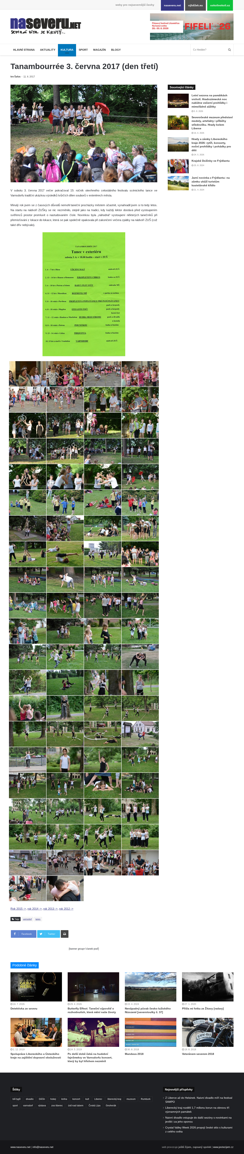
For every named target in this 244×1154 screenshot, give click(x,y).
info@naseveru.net (43, 1147)
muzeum (131, 1099)
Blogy (116, 49)
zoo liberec (57, 1105)
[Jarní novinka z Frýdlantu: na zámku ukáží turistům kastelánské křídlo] (178, 183)
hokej (53, 1099)
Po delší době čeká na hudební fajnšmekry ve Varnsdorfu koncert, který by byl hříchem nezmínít (90, 1057)
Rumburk (145, 1099)
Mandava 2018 (134, 1053)
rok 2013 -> (50, 908)
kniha (64, 1099)
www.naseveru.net (20, 1147)
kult (87, 1099)
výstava (42, 1105)
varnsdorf (27, 919)
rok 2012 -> (66, 908)
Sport (83, 49)
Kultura (67, 49)
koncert (76, 1099)
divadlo (30, 1099)
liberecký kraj (114, 1099)
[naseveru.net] (45, 26)
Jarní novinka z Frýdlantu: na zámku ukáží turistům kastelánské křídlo (211, 181)
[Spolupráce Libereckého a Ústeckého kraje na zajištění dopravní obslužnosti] (36, 1032)
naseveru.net (172, 5)
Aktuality (47, 49)
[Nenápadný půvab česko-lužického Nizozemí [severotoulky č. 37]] (150, 986)
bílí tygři (17, 1099)
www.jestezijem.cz (223, 1147)
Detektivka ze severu (23, 1008)
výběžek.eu (195, 5)
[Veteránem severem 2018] (208, 1032)
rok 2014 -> (34, 908)
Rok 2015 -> (18, 908)
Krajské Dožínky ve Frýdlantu (211, 160)
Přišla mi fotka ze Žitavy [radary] (203, 1008)
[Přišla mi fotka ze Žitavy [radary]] (208, 986)
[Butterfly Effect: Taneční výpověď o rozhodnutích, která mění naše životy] (93, 986)
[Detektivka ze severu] (36, 986)
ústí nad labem (75, 1105)
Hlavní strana (24, 49)
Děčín (42, 1099)
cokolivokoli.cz (220, 5)
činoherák (111, 1105)
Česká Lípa (94, 1105)
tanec (38, 919)
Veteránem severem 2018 (198, 1053)
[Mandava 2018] (150, 1032)
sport (15, 1105)
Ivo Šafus (15, 76)
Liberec (98, 1099)
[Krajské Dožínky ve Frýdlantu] (178, 166)
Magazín (99, 49)
